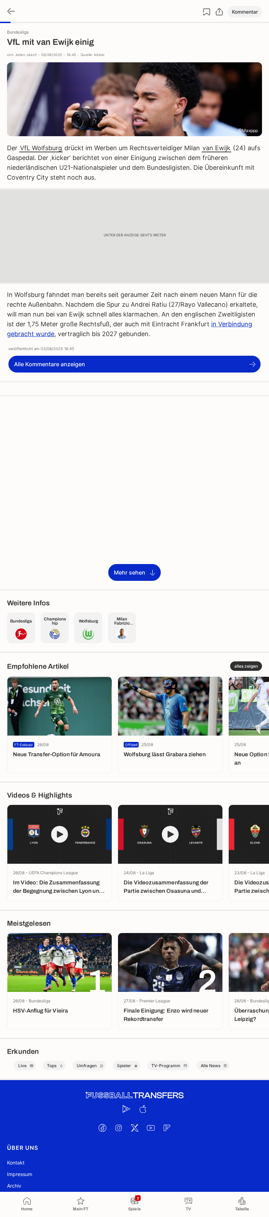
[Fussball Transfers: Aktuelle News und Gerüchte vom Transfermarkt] (134, 1095)
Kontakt (16, 1163)
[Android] (126, 1109)
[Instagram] (118, 1127)
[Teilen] (219, 12)
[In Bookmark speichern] (206, 12)
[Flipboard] (166, 1127)
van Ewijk (216, 148)
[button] (245, 12)
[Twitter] (134, 1127)
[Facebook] (102, 1127)
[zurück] (10, 12)
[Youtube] (150, 1127)
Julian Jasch (26, 55)
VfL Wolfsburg (41, 148)
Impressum (19, 1174)
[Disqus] (134, 492)
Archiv (14, 1186)
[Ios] (142, 1109)
